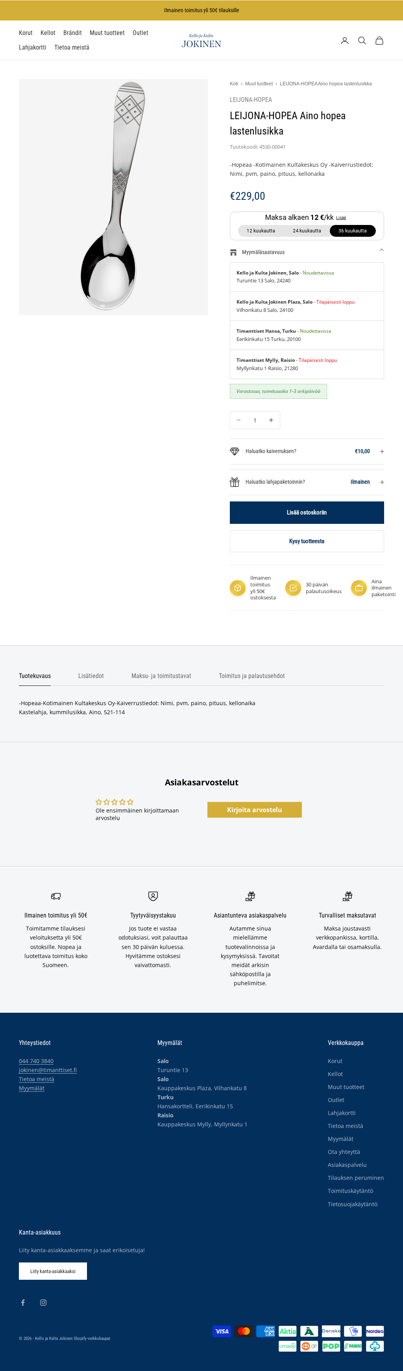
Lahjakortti (32, 47)
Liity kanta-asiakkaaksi (53, 1271)
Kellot (48, 33)
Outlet (140, 33)
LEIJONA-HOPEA (251, 99)
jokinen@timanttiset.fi (48, 1070)
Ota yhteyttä (344, 1151)
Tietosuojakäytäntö (352, 1204)
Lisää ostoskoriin (307, 512)
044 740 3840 (36, 1061)
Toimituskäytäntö (350, 1190)
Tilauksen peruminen (356, 1177)
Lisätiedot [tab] (91, 676)
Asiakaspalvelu (347, 1164)
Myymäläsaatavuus (263, 252)
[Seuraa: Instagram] (43, 1303)
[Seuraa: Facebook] (23, 1303)
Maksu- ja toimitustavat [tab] (161, 676)
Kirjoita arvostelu (254, 809)
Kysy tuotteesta (306, 541)
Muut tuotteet (107, 33)
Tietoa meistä (71, 47)
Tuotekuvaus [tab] (35, 676)
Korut (26, 33)
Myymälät (31, 1088)
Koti (234, 84)
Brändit (72, 33)
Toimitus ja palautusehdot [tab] (252, 676)
